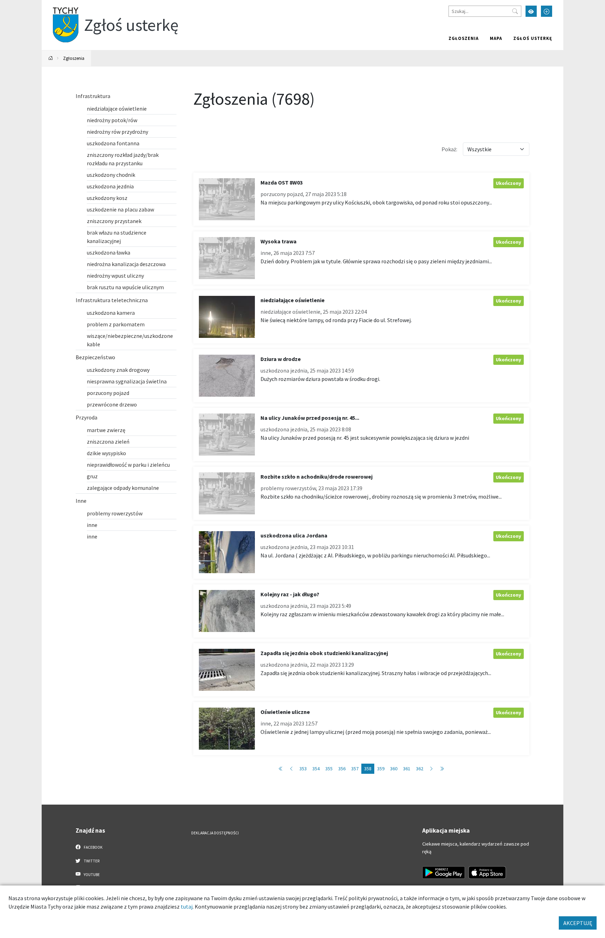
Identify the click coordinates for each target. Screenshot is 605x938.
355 (329, 768)
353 (303, 768)
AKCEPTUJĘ (577, 922)
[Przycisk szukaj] (515, 11)
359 (380, 768)
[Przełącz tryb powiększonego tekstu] (546, 11)
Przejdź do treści (60, 4)
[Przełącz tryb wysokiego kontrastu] (531, 11)
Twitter (91, 861)
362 (419, 768)
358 (367, 768)
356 (342, 768)
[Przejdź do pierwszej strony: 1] (281, 769)
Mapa (496, 38)
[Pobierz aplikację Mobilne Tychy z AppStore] (487, 872)
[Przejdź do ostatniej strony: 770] (442, 769)
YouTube (91, 874)
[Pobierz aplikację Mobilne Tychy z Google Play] (443, 872)
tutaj (187, 906)
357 (355, 768)
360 (393, 768)
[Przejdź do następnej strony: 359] (431, 769)
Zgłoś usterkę (532, 38)
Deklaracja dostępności (215, 833)
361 (406, 768)
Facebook (93, 847)
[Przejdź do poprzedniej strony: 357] (291, 769)
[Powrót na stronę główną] (50, 58)
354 (316, 768)
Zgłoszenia (463, 38)
